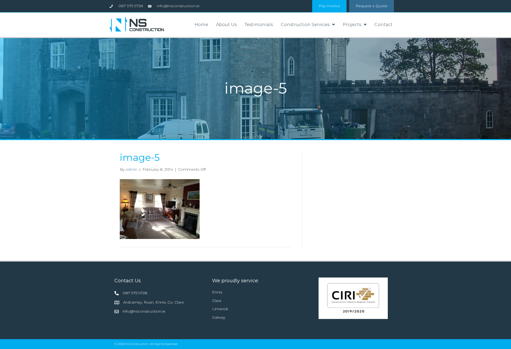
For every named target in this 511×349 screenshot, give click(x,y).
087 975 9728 (135, 293)
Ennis (217, 292)
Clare (216, 300)
